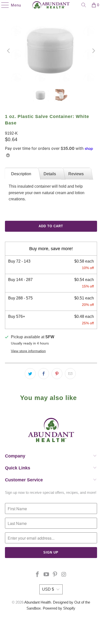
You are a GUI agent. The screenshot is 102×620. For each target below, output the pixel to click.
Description (21, 174)
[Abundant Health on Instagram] (64, 574)
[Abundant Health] (51, 5)
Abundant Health (37, 602)
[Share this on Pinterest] (56, 373)
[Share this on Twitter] (30, 373)
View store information (28, 351)
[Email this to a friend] (70, 373)
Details (50, 174)
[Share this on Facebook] (43, 373)
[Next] (93, 51)
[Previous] (9, 51)
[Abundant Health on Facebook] (37, 574)
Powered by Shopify (59, 608)
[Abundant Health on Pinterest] (55, 574)
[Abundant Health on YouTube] (46, 574)
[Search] (83, 5)
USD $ (48, 589)
